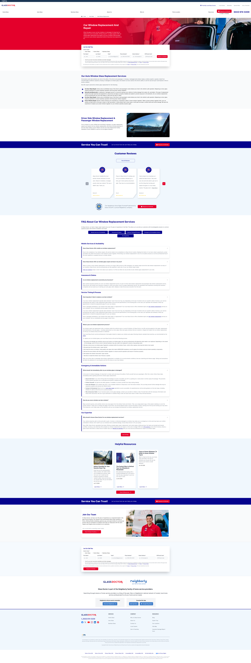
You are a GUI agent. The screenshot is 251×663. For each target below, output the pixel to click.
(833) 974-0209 (89, 619)
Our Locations (155, 623)
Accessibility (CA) (139, 653)
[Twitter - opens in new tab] (85, 622)
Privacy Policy (146, 62)
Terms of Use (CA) (99, 653)
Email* (109, 54)
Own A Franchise (134, 629)
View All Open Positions (91, 531)
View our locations (87, 269)
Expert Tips (155, 620)
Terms (140, 62)
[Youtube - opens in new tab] (89, 622)
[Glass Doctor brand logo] (8, 5)
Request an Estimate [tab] (225, 11)
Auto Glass (87, 51)
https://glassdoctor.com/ (132, 62)
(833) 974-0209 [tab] (241, 12)
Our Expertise (125, 235)
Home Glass (96, 51)
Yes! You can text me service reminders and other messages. (98, 59)
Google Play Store (147, 603)
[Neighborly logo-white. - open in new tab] (4, 1)
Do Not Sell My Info (149, 653)
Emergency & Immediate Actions (152, 232)
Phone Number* (123, 54)
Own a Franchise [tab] (245, 5)
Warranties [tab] (229, 5)
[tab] (208, 5)
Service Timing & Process (133, 232)
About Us (132, 620)
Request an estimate (118, 428)
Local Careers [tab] (222, 5)
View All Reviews (125, 160)
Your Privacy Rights (162, 653)
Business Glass (106, 51)
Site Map (154, 626)
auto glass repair (110, 388)
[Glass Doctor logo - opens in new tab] (113, 582)
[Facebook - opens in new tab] (82, 622)
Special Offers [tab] (237, 5)
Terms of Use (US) (89, 653)
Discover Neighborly (109, 603)
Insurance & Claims (116, 232)
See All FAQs (125, 434)
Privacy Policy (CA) (119, 653)
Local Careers (133, 626)
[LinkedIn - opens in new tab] (95, 622)
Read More (154, 188)
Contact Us (133, 623)
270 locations (146, 427)
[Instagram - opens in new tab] (92, 622)
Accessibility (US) (129, 653)
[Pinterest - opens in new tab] (98, 622)
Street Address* (135, 54)
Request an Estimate (162, 56)
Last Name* (98, 54)
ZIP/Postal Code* (148, 54)
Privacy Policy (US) (109, 653)
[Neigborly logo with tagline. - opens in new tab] (138, 582)
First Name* (86, 54)
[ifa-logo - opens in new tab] (83, 635)
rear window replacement (155, 306)
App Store (134, 603)
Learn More (97, 486)
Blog (153, 617)
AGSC (84, 335)
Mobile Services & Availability (98, 232)
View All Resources (124, 492)
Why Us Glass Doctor (135, 617)
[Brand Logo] (92, 615)
